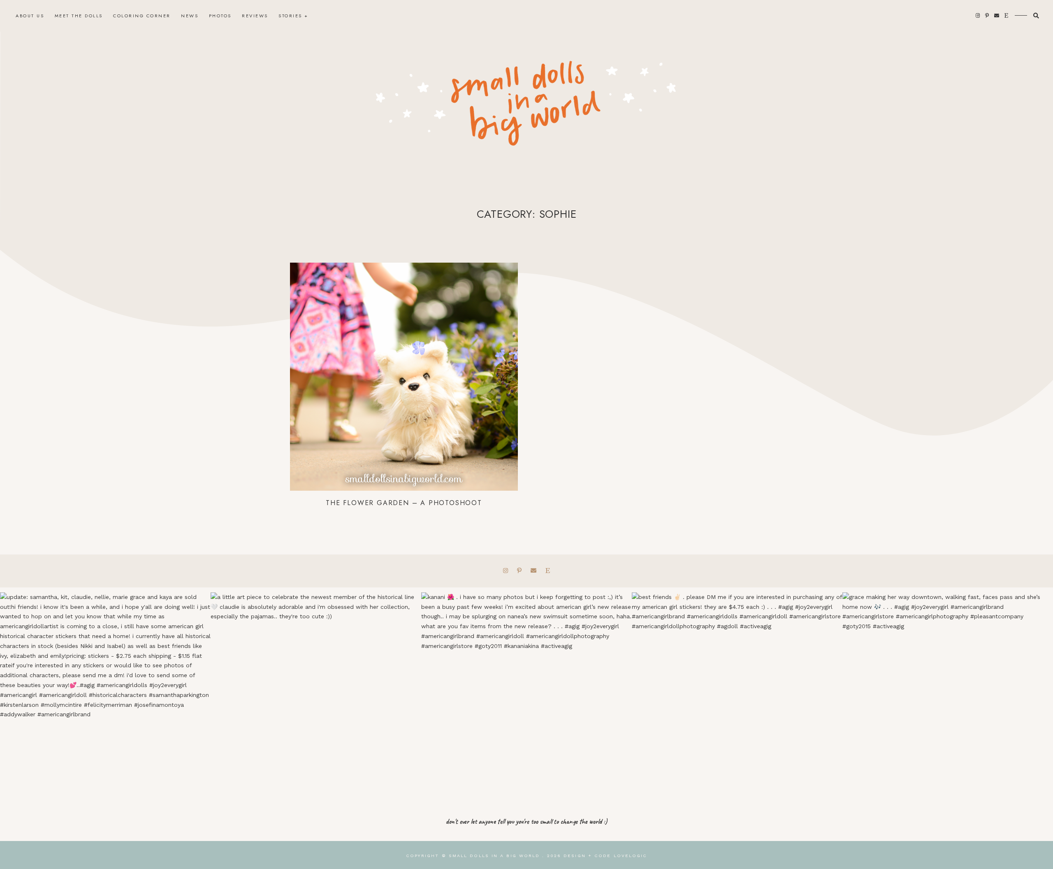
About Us (30, 15)
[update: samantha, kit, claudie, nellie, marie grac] (105, 697)
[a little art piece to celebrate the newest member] (316, 697)
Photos (220, 15)
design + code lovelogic (605, 855)
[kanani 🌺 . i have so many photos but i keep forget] (526, 697)
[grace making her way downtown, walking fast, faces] (947, 697)
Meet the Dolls (79, 15)
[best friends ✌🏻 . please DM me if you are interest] (737, 697)
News (189, 15)
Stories (290, 15)
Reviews (255, 15)
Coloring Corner (142, 15)
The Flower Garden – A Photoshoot (404, 503)
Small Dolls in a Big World (494, 855)
